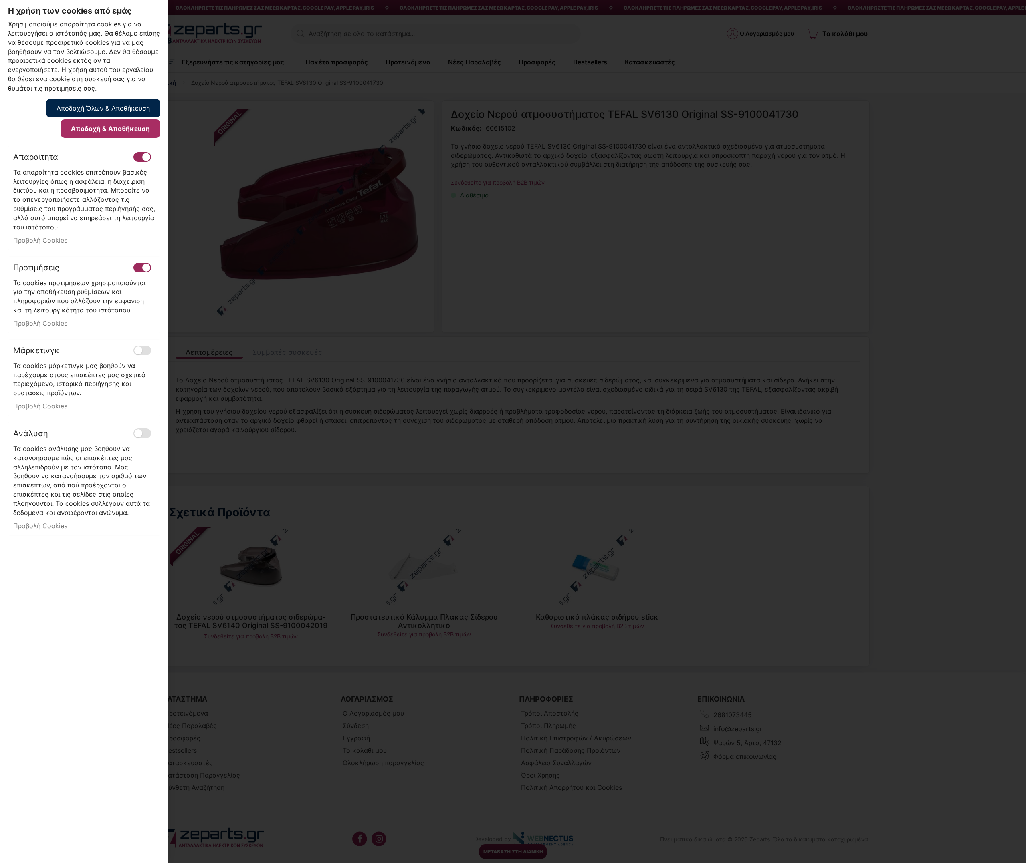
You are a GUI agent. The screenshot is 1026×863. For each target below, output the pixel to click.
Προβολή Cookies (40, 240)
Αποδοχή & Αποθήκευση (110, 129)
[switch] (142, 157)
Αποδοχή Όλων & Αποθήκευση (103, 108)
